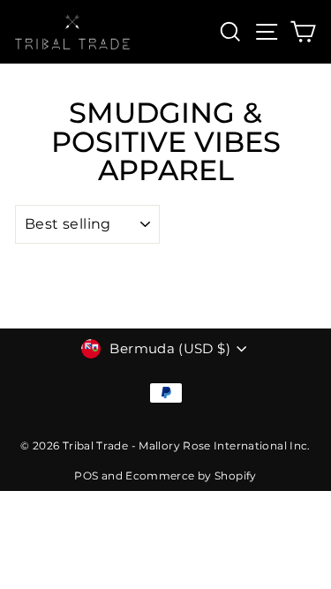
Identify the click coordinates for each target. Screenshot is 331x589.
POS (86, 475)
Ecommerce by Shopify (190, 475)
